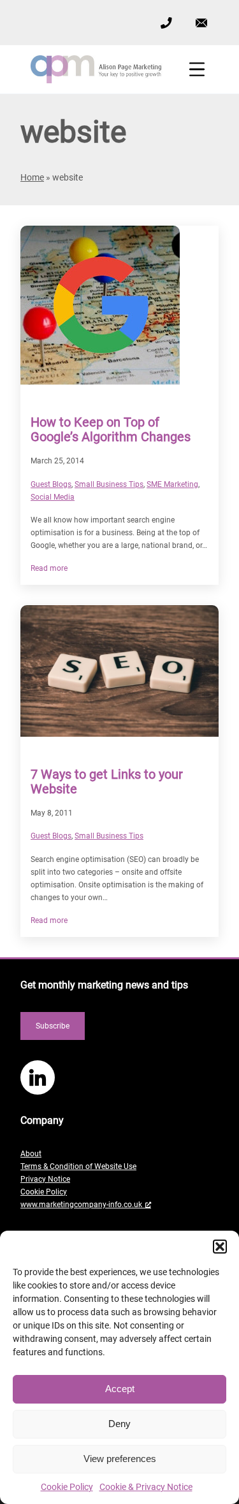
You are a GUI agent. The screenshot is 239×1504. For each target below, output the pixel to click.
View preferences (119, 1458)
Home (32, 177)
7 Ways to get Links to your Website (107, 781)
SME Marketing (172, 484)
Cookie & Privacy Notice (145, 1487)
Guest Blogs (51, 484)
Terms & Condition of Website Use (78, 1166)
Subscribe (52, 1026)
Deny (119, 1423)
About (30, 1153)
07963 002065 (165, 21)
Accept (119, 1388)
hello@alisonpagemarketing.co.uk (201, 13)
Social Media (53, 497)
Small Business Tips (109, 484)
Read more (49, 569)
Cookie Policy (67, 1487)
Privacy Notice (45, 1179)
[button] (220, 1246)
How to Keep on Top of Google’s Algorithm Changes (111, 429)
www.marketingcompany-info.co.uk (81, 1204)
